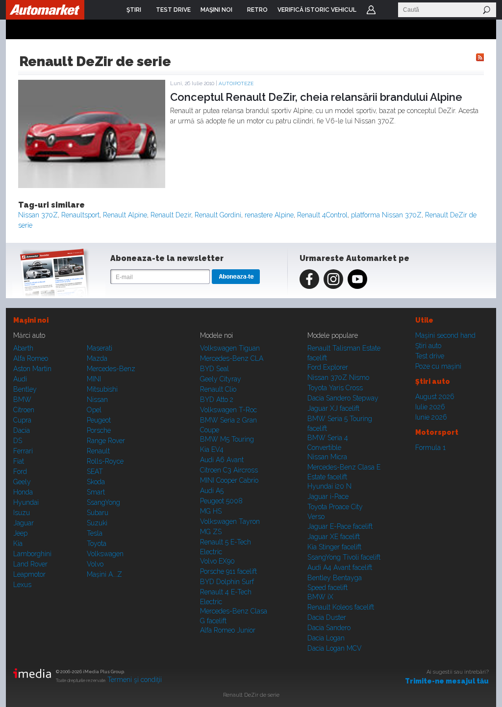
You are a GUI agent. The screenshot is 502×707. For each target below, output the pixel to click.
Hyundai (26, 502)
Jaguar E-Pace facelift (340, 526)
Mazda (97, 358)
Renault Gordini (218, 215)
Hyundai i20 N (329, 486)
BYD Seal (214, 369)
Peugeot (99, 420)
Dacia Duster (326, 617)
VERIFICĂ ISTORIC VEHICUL (316, 9)
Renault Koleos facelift (340, 607)
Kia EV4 (212, 449)
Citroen (23, 410)
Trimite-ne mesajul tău (447, 681)
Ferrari (23, 451)
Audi (20, 379)
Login (371, 10)
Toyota (96, 543)
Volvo (95, 564)
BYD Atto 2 (216, 399)
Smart (96, 492)
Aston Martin (32, 369)
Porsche (99, 430)
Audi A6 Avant (222, 460)
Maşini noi (31, 320)
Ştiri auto (428, 346)
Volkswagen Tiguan (230, 348)
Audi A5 (212, 491)
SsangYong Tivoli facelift (343, 557)
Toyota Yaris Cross (335, 388)
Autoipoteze (236, 83)
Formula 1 (430, 447)
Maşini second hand (445, 335)
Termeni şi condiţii (134, 679)
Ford (20, 471)
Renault (98, 451)
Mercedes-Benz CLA (231, 358)
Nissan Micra (327, 457)
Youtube (357, 279)
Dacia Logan (326, 638)
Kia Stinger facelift (334, 547)
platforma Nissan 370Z (386, 215)
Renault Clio (218, 389)
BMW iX (320, 597)
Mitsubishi (102, 389)
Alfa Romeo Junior (227, 630)
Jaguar (23, 523)
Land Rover (30, 564)
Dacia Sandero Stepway (342, 398)
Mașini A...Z (104, 574)
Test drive (429, 356)
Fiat (18, 461)
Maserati (99, 348)
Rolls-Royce (105, 461)
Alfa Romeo (30, 358)
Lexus (22, 585)
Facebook (309, 279)
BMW (22, 399)
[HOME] (45, 10)
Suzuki (97, 523)
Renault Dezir (171, 215)
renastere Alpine (269, 215)
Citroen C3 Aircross (229, 470)
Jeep (20, 533)
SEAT (95, 471)
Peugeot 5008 (221, 501)
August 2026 (434, 397)
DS (17, 441)
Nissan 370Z (38, 215)
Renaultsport (80, 215)
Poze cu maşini (438, 366)
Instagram (333, 279)
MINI (94, 379)
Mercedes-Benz (111, 369)
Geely (22, 482)
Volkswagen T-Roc (228, 410)
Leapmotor (29, 574)
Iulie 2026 (430, 407)
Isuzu (21, 513)
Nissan (97, 399)
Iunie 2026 (431, 417)
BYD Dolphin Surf (227, 582)
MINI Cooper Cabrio (229, 480)
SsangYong (103, 502)
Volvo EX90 (217, 561)
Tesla (94, 533)
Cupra (22, 420)
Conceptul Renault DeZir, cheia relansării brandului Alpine (316, 97)
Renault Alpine (125, 215)
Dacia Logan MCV (334, 648)
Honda (23, 492)
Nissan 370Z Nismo (338, 377)
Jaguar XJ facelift (333, 408)
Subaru (97, 513)
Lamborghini (32, 554)
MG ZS (211, 532)
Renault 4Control (322, 215)
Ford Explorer (327, 367)
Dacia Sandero (329, 628)
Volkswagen (105, 554)
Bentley (25, 389)
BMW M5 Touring (227, 439)
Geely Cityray (220, 379)
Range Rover (106, 441)
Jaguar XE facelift (333, 537)
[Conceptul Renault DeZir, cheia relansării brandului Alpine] (91, 185)
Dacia (21, 430)
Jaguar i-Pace (328, 496)
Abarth (23, 348)
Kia (18, 543)
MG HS (211, 511)
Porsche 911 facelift (228, 571)
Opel (94, 410)
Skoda (96, 482)
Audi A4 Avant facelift (339, 567)
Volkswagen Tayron (230, 521)
